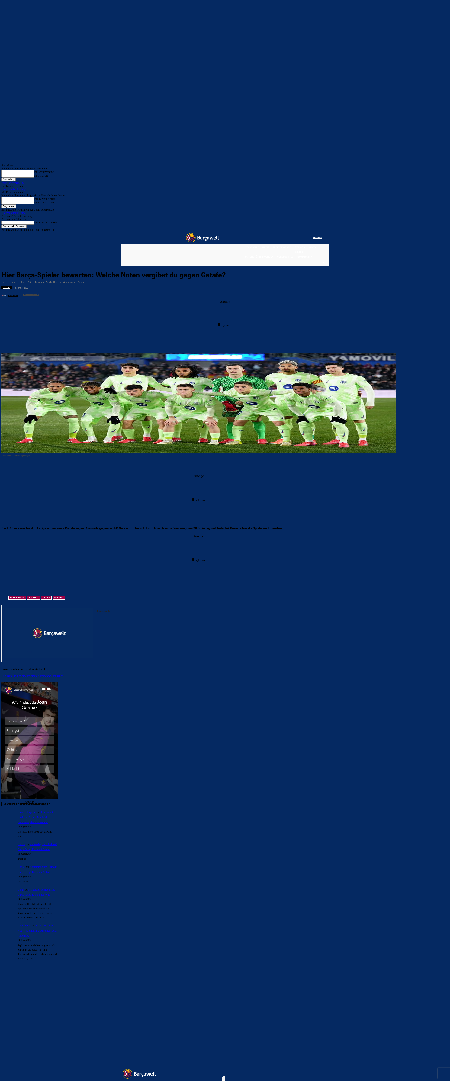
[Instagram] (296, 237)
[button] (324, 263)
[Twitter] (303, 237)
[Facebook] (288, 237)
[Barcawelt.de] (202, 237)
